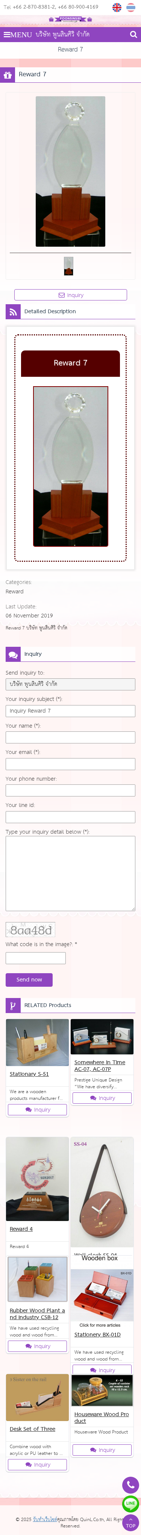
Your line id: (20, 805)
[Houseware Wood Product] (102, 1391)
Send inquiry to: (25, 673)
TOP (130, 1526)
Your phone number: (31, 779)
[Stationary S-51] (37, 1044)
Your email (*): (23, 752)
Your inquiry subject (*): (34, 699)
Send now (29, 980)
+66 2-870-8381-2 (34, 7)
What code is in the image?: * (41, 944)
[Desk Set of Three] (37, 1399)
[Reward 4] (37, 1180)
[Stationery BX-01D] (102, 1293)
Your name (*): (23, 726)
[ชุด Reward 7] (131, 7)
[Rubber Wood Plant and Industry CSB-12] (37, 1281)
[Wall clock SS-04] (102, 1193)
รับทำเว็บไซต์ (45, 1519)
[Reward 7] (117, 7)
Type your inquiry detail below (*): (47, 832)
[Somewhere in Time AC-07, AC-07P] (102, 1038)
